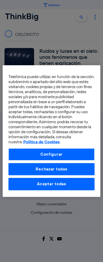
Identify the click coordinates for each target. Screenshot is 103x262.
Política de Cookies (41, 141)
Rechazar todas (51, 169)
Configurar (51, 154)
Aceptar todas (51, 184)
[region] (52, 131)
